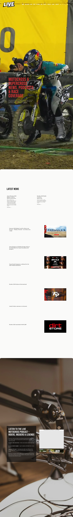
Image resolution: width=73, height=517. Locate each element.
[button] (34, 191)
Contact (57, 4)
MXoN (34, 4)
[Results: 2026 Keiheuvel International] (15, 283)
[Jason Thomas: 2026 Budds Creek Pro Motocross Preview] (11, 194)
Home (23, 4)
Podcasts (49, 4)
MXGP (31, 4)
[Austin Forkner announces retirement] (16, 305)
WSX (41, 4)
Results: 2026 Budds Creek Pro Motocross (41, 197)
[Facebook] (62, 4)
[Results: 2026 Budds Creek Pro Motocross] (41, 194)
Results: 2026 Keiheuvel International (18, 284)
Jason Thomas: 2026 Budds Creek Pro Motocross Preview (11, 197)
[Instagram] (60, 4)
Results (44, 4)
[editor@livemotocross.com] (69, 4)
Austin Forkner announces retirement (18, 306)
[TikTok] (64, 4)
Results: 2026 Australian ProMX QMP (17, 324)
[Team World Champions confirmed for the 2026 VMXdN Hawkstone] (20, 263)
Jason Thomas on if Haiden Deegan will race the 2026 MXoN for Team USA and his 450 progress (19, 248)
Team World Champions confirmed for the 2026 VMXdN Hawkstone (19, 265)
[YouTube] (67, 4)
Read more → (9, 207)
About (53, 4)
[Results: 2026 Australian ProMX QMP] (15, 323)
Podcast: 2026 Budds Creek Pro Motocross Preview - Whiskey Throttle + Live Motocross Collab (19, 229)
